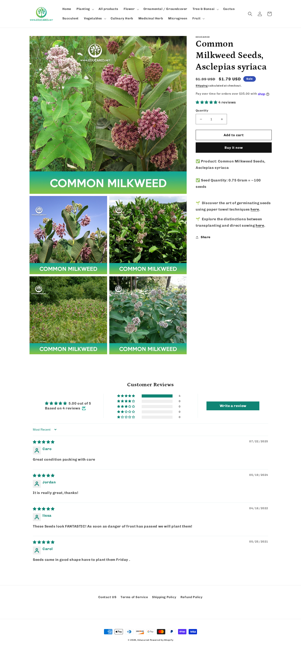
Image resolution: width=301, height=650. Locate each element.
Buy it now (234, 148)
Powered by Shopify (161, 640)
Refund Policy (191, 597)
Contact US (107, 597)
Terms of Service (134, 597)
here (255, 209)
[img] (44, 442)
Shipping (202, 85)
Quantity (202, 110)
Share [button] (205, 237)
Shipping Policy (164, 597)
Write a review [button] (233, 406)
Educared (143, 640)
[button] (85, 9)
